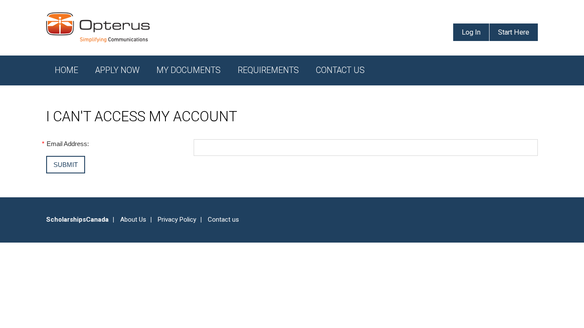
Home (66, 70)
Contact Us (340, 70)
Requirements (268, 70)
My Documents (188, 70)
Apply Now (117, 70)
